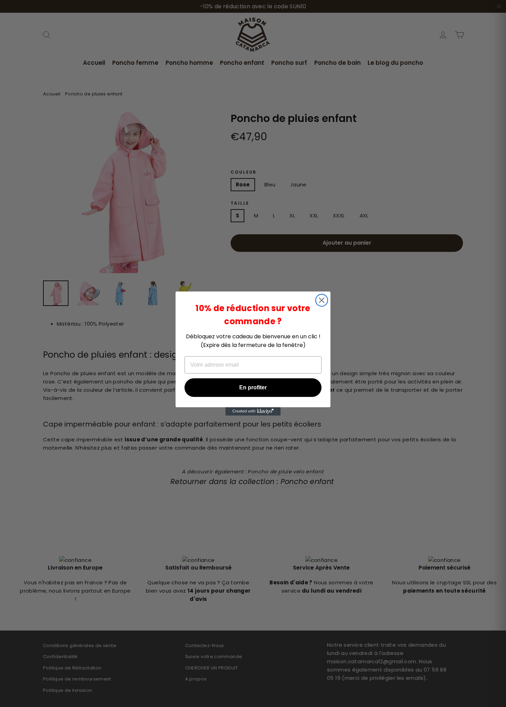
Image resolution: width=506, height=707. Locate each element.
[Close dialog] (322, 300)
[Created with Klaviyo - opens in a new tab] (253, 411)
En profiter (253, 387)
